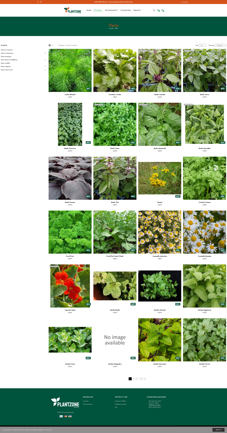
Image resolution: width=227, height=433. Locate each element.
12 (141, 379)
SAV (116, 407)
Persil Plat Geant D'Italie (114, 256)
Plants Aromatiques (7, 53)
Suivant (144, 378)
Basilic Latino (114, 148)
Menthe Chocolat (160, 310)
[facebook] (38, 2)
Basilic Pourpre (70, 202)
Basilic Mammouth (160, 148)
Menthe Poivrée (204, 364)
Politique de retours (121, 404)
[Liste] (52, 45)
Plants (4, 46)
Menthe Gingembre (115, 364)
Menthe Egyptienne (204, 310)
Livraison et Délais (120, 401)
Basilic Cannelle (159, 95)
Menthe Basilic (115, 310)
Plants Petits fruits (7, 70)
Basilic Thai (115, 202)
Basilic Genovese (70, 148)
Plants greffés (5, 63)
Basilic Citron (204, 95)
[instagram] (40, 2)
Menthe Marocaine (159, 364)
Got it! (218, 430)
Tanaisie (160, 202)
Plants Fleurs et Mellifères (9, 60)
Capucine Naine (70, 310)
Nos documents (87, 404)
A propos (86, 401)
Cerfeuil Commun (205, 202)
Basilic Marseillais (205, 148)
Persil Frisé (70, 256)
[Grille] (50, 45)
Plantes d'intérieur (7, 50)
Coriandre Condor (115, 95)
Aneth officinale (70, 95)
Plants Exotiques (6, 56)
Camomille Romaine (204, 256)
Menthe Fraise (70, 364)
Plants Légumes (6, 66)
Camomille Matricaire (160, 256)
